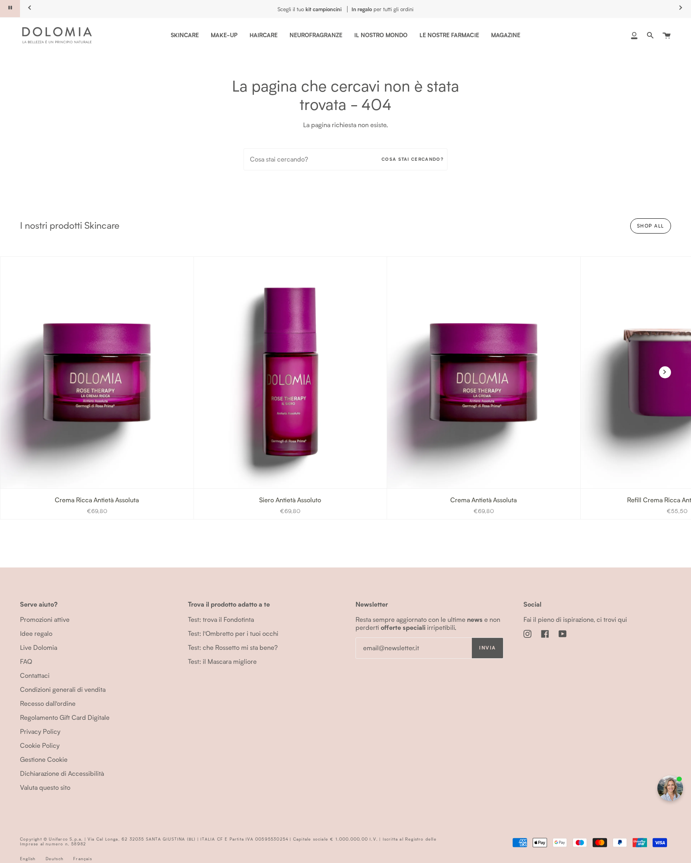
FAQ (26, 661)
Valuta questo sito (45, 787)
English (28, 858)
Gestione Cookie (44, 759)
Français (82, 858)
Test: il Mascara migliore (222, 661)
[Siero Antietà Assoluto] (290, 372)
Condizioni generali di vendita (63, 689)
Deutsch (55, 858)
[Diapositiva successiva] (665, 372)
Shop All (650, 226)
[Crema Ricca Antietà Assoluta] (97, 372)
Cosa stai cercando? (412, 159)
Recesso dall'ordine (48, 703)
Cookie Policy (40, 745)
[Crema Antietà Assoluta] (483, 372)
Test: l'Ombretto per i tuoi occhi (233, 633)
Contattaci (35, 675)
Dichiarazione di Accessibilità (62, 773)
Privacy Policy (40, 731)
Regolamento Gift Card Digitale (65, 717)
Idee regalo (36, 633)
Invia (487, 648)
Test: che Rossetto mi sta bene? (233, 647)
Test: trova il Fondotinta (221, 619)
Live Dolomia (38, 647)
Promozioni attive (45, 619)
